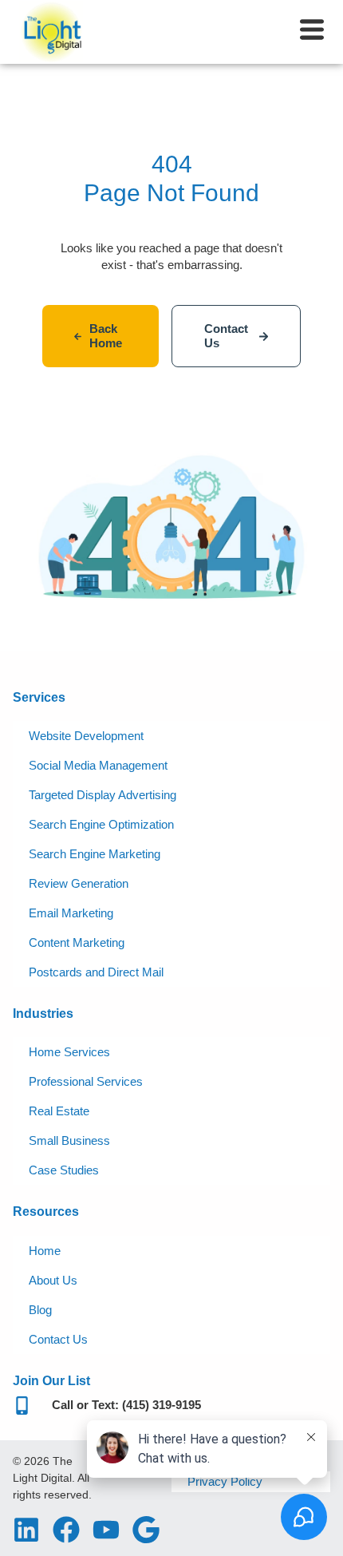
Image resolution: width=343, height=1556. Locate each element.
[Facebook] (66, 1529)
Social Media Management (98, 765)
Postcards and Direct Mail (96, 972)
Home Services (69, 1052)
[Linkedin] (26, 1529)
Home (45, 1250)
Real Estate (59, 1111)
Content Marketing (76, 942)
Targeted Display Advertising (102, 795)
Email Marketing (71, 913)
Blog (40, 1309)
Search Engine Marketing (94, 854)
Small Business (69, 1140)
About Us (53, 1280)
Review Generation (78, 883)
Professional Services (86, 1081)
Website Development (86, 735)
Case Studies (64, 1170)
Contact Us (58, 1339)
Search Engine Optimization (101, 824)
